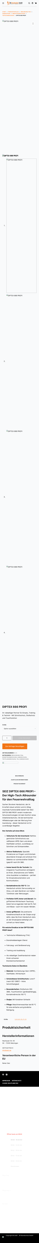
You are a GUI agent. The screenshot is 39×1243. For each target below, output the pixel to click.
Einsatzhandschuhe (9, 757)
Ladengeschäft (8, 1182)
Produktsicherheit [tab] (19, 783)
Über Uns (6, 1179)
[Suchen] (29, 3)
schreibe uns (13, 1124)
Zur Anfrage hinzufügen (14, 746)
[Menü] (3, 3)
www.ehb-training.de (16, 1228)
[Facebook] (3, 1074)
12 (25, 1019)
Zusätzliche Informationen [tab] (19, 779)
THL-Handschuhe (23, 759)
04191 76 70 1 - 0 (14, 1222)
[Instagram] (6, 1074)
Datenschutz (16, 1080)
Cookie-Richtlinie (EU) (10, 1083)
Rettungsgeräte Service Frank (13, 1210)
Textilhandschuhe (9, 759)
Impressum (6, 1080)
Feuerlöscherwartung (10, 1207)
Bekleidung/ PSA (17, 755)
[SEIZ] (10, 765)
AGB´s (4, 1194)
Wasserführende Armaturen (13, 1213)
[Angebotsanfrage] (32, 3)
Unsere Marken (8, 1184)
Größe (4, 725)
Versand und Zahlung (10, 1197)
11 (23, 1019)
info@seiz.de (6, 1050)
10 (21, 1019)
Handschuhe (22, 757)
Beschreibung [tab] (19, 776)
